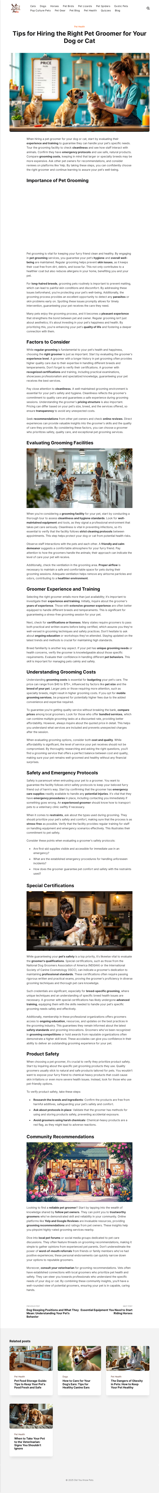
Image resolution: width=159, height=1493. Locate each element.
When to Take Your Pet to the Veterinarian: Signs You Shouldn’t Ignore (29, 1443)
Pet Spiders (103, 6)
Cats (33, 6)
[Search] (148, 8)
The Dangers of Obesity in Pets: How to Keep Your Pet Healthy (127, 1384)
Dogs (43, 6)
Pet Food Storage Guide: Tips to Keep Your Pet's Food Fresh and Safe (30, 1384)
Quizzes (106, 10)
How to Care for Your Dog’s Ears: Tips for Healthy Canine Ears (77, 1384)
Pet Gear (60, 10)
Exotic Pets (121, 6)
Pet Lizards (85, 6)
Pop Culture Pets (40, 10)
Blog (117, 10)
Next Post (106, 1310)
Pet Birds (68, 6)
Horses (54, 6)
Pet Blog (75, 10)
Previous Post (53, 1311)
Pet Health (90, 10)
